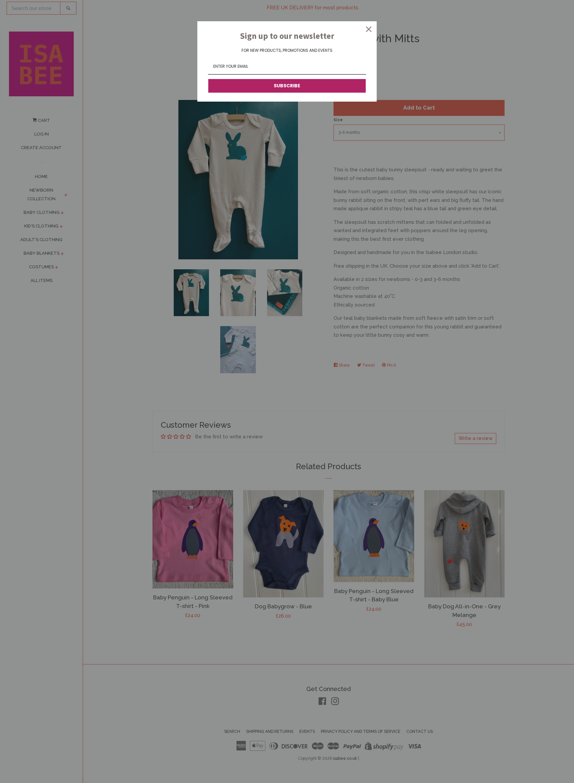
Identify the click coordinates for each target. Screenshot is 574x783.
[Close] (369, 29)
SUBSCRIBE (287, 85)
